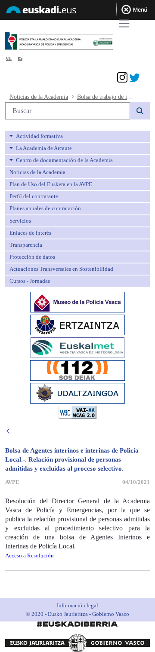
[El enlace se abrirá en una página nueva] (77, 301)
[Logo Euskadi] (77, 11)
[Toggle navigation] (124, 23)
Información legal (77, 605)
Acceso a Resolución (29, 555)
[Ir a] (72, 41)
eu (9, 58)
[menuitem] (77, 136)
